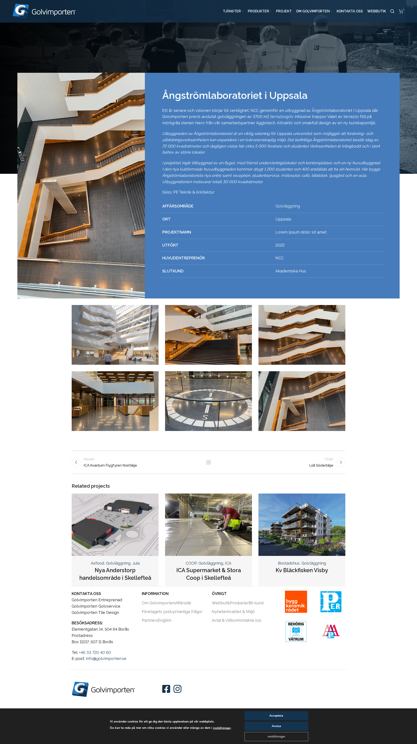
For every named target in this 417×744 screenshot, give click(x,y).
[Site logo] (44, 11)
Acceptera (276, 716)
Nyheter (219, 611)
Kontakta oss (249, 620)
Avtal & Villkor (224, 620)
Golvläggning (287, 206)
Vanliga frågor (190, 611)
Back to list (208, 462)
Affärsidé (183, 603)
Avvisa (276, 726)
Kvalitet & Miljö (241, 611)
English (164, 620)
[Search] (392, 11)
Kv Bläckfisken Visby (302, 570)
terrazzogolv (282, 116)
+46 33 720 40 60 (95, 652)
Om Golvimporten (158, 603)
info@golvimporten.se (106, 658)
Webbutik (221, 603)
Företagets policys (159, 611)
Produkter (239, 603)
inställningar (222, 728)
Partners (150, 620)
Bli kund (256, 603)
